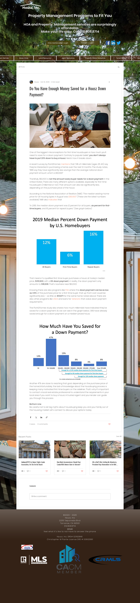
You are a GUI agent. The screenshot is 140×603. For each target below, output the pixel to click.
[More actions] (109, 82)
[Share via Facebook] (31, 417)
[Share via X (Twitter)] (36, 417)
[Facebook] (108, 43)
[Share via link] (47, 417)
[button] (119, 67)
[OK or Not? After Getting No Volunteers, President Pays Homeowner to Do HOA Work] (105, 449)
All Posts (22, 67)
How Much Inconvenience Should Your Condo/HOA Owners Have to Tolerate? (69, 463)
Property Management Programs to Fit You (70, 15)
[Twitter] (118, 43)
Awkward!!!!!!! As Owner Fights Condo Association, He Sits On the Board (33, 463)
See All (118, 436)
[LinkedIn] (113, 43)
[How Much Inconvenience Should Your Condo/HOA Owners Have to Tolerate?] (70, 449)
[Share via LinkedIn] (41, 417)
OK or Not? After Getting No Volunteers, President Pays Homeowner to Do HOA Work (104, 463)
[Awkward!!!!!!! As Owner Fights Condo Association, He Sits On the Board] (34, 449)
